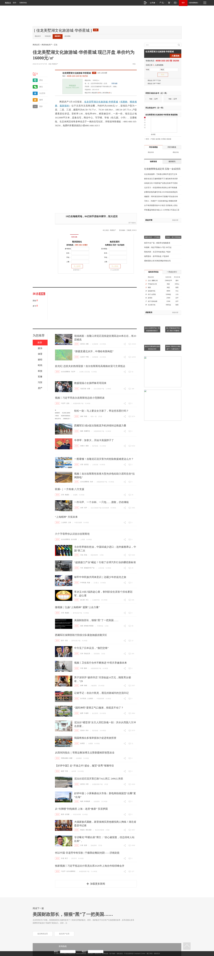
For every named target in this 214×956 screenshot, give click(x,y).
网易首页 (8, 3)
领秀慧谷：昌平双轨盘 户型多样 (156, 256)
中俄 (87, 357)
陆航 (81, 431)
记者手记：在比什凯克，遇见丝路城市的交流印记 (101, 693)
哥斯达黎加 (64, 758)
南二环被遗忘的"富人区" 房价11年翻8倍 (173, 329)
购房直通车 (115, 242)
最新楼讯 (58, 36)
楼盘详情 (88, 93)
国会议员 (87, 653)
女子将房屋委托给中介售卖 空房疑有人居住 (161, 205)
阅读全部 (175, 220)
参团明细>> (77, 270)
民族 (88, 582)
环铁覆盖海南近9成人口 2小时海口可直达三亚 (161, 210)
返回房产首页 (64, 934)
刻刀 (66, 858)
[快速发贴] (34, 74)
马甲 (85, 508)
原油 (85, 555)
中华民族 (83, 582)
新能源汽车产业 (89, 568)
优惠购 (123, 102)
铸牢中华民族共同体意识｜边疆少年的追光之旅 (100, 577)
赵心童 (82, 600)
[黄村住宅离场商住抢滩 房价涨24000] (152, 334)
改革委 (82, 743)
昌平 (176, 298)
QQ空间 (42, 93)
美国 (87, 446)
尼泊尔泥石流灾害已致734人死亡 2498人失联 (98, 778)
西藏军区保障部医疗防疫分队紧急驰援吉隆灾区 (81, 635)
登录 (183, 3)
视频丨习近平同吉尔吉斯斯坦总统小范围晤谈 (80, 397)
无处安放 (83, 388)
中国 (66, 771)
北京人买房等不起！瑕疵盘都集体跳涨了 (152, 329)
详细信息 (48, 36)
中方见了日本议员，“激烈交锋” (91, 648)
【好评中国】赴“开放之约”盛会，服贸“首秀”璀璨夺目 (84, 765)
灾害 (81, 464)
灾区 (66, 640)
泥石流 (82, 344)
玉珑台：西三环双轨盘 (173, 237)
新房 (62, 814)
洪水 (87, 730)
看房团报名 (77, 242)
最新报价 (64, 105)
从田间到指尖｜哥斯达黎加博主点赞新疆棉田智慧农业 (84, 752)
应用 (14, 3)
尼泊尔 (82, 730)
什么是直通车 (114, 270)
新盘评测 (148, 220)
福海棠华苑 (151, 291)
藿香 (81, 713)
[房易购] (64, 235)
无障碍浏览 (23, 3)
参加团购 (67, 36)
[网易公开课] (153, 2)
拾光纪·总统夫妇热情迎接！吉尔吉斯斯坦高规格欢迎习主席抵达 (90, 366)
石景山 (177, 284)
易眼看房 (148, 312)
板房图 (158, 139)
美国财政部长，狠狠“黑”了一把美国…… (96, 620)
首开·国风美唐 (152, 301)
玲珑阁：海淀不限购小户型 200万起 (158, 247)
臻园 (149, 287)
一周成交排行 (172, 272)
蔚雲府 (150, 298)
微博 (41, 100)
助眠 (85, 685)
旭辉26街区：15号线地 (152, 237)
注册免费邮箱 (193, 3)
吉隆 (87, 344)
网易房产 (55, 64)
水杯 (81, 508)
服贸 (62, 771)
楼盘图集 (161, 115)
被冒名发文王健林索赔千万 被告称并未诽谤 (161, 179)
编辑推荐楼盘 (153, 272)
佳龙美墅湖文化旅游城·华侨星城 (76, 73)
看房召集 (74, 237)
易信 (41, 80)
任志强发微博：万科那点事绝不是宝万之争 (160, 174)
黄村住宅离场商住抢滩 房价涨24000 (152, 348)
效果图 (153, 134)
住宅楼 (67, 814)
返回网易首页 (42, 934)
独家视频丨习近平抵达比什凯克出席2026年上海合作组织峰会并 (89, 865)
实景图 (163, 139)
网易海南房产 (47, 45)
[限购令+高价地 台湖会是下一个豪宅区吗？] (173, 334)
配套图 (169, 139)
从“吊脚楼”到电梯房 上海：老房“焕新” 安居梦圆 (81, 808)
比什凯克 (83, 698)
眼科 (85, 668)
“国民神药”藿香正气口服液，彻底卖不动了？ (98, 707)
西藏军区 (87, 431)
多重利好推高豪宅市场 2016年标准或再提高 (161, 192)
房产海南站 (132, 223)
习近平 (73, 372)
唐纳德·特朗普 (89, 626)
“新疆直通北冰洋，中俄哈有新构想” (94, 351)
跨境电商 (87, 801)
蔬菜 (85, 845)
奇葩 (85, 416)
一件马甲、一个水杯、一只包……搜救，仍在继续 (101, 502)
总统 (67, 403)
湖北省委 (89, 830)
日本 (81, 653)
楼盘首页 (38, 36)
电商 (81, 801)
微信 (41, 87)
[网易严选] (162, 2)
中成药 (86, 713)
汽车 (81, 568)
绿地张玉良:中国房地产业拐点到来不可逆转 (161, 183)
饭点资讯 (95, 713)
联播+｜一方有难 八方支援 (69, 489)
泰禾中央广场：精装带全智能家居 (157, 243)
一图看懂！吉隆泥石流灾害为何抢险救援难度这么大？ (104, 459)
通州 (176, 280)
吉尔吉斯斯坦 (65, 372)
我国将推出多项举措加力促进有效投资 (95, 737)
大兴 (176, 294)
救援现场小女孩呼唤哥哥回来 (90, 383)
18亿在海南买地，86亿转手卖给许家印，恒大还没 (92, 216)
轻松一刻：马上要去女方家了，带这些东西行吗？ (101, 410)
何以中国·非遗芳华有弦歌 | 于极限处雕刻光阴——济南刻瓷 (87, 852)
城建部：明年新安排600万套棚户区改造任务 (161, 196)
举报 (134, 64)
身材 (81, 416)
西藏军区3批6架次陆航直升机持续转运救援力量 (100, 425)
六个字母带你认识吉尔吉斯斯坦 (72, 533)
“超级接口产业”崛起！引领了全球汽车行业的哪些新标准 (105, 562)
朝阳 (176, 287)
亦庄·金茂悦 (152, 294)
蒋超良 (82, 830)
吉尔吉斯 (74, 539)
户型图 (152, 139)
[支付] (169, 2)
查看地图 (114, 83)
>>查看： (147, 139)
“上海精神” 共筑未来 (66, 517)
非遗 (62, 858)
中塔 (81, 668)
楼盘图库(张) (97, 93)
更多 (41, 106)
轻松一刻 (94, 416)
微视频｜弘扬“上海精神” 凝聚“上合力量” (77, 607)
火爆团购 (175, 56)
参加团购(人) (107, 93)
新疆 (70, 758)
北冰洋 (82, 357)
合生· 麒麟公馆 (153, 280)
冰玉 (87, 600)
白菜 (81, 845)
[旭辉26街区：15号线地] (152, 225)
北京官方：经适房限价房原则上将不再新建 (160, 188)
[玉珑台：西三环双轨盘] (173, 225)
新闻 (76, 344)
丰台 (176, 291)
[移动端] (145, 2)
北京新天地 (151, 305)
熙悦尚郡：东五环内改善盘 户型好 (157, 252)
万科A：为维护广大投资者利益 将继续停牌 (160, 201)
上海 (69, 522)
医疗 (62, 640)
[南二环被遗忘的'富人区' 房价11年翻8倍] (173, 316)
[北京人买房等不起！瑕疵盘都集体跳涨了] (152, 316)
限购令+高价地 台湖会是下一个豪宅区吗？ (173, 348)
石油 (81, 555)
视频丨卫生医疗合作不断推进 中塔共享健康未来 (100, 662)
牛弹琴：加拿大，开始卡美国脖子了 (94, 440)
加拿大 (82, 446)
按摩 (81, 685)
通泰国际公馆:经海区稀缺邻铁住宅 (157, 261)
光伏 (91, 482)
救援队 (67, 495)
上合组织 (64, 522)
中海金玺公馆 (152, 284)
